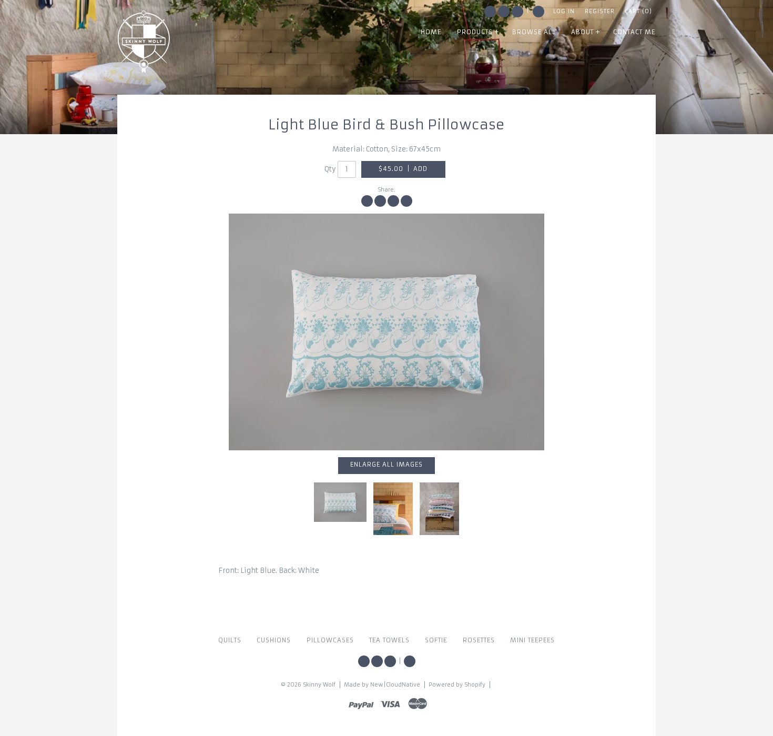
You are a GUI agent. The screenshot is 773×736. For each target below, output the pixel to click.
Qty (330, 169)
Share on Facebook (367, 201)
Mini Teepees (532, 640)
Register (600, 11)
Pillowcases (330, 640)
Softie (436, 640)
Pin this (393, 201)
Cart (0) (638, 11)
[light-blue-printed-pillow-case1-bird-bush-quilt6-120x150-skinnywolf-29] (393, 509)
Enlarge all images (386, 464)
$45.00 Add (403, 169)
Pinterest (517, 11)
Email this (406, 201)
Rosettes (479, 640)
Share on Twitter (380, 201)
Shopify (474, 684)
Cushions (274, 640)
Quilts (229, 640)
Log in (564, 11)
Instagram (504, 11)
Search (538, 11)
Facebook (490, 11)
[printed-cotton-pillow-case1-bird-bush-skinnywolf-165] (386, 332)
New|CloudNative (395, 684)
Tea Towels (389, 640)
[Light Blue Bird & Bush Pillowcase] (439, 509)
